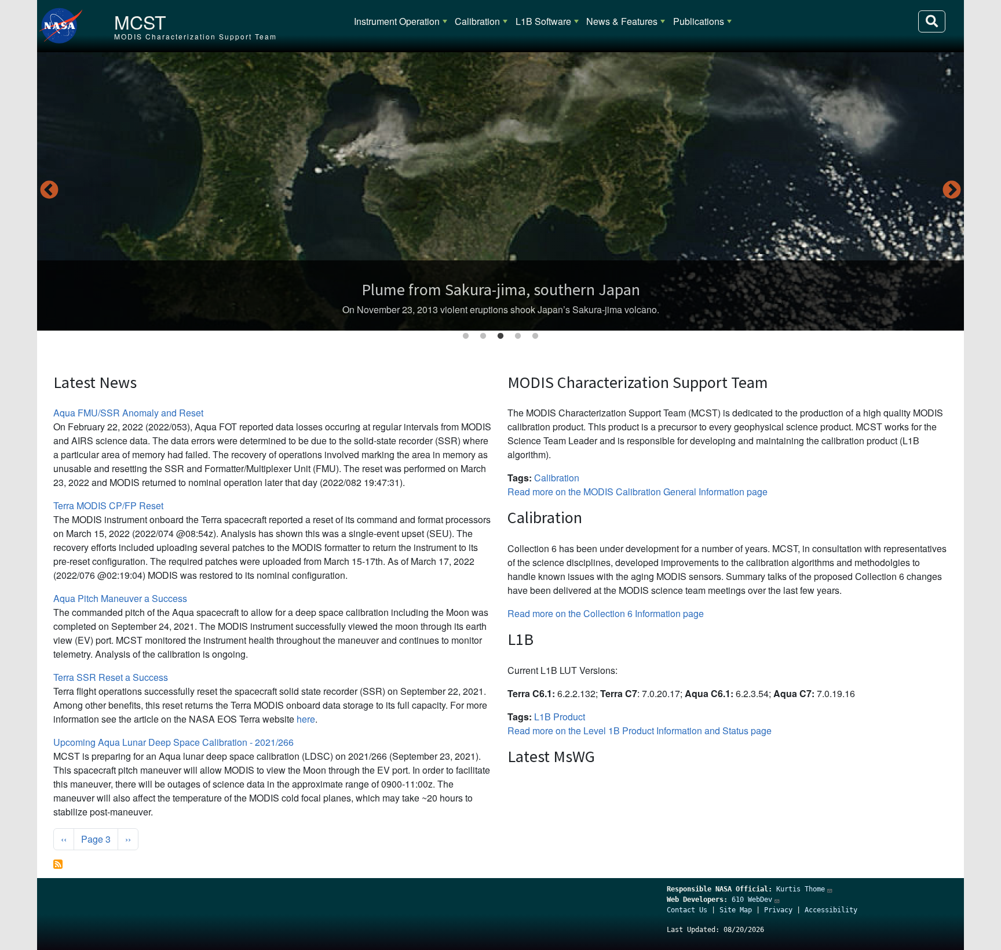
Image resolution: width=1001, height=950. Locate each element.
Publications (698, 21)
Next (952, 191)
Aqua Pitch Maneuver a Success (120, 598)
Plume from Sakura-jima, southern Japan (500, 289)
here (306, 719)
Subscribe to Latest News (58, 864)
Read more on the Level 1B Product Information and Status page (639, 730)
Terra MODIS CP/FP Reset (108, 505)
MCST (140, 21)
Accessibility (831, 910)
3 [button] (500, 336)
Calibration (477, 21)
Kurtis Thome (800, 889)
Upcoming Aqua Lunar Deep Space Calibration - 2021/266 (173, 742)
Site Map (735, 910)
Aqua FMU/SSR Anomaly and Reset (128, 412)
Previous (49, 191)
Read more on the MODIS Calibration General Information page (637, 491)
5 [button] (535, 336)
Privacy (778, 910)
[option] (500, 191)
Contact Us (687, 910)
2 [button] (483, 336)
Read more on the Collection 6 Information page (605, 613)
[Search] (931, 21)
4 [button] (518, 336)
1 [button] (466, 336)
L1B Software (543, 21)
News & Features (621, 21)
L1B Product (559, 716)
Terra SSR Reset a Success (110, 677)
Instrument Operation (397, 21)
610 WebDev (752, 899)
